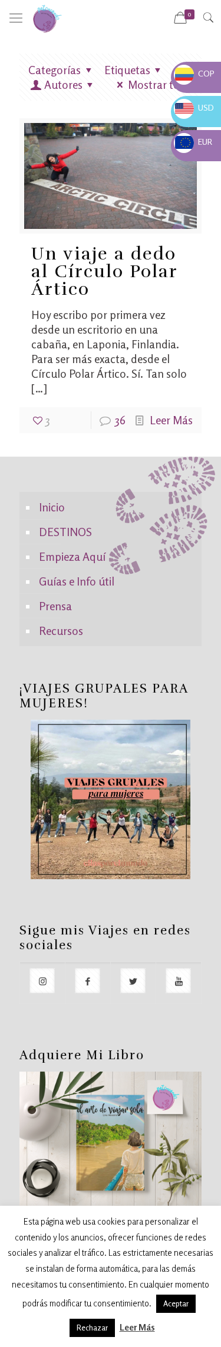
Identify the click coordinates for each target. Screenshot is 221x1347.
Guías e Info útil (76, 581)
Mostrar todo (160, 84)
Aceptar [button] (176, 1303)
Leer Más (171, 420)
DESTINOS (65, 531)
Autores (63, 84)
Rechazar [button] (92, 1327)
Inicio (52, 507)
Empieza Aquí (72, 556)
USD (194, 107)
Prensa (55, 606)
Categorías (54, 70)
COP (195, 73)
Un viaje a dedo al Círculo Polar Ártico (104, 271)
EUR (193, 142)
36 (120, 420)
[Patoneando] (47, 17)
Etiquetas (127, 70)
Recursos (61, 630)
